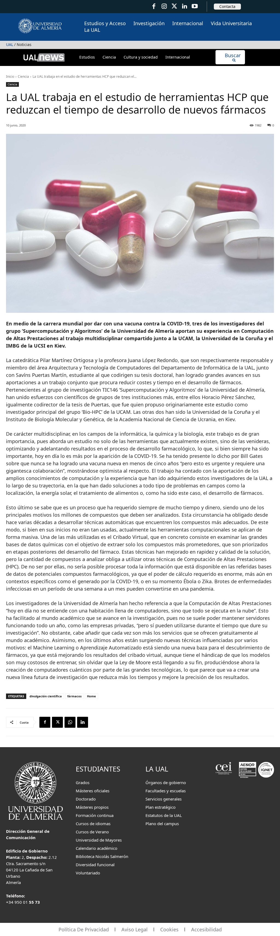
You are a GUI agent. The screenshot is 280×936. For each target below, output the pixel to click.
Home (91, 696)
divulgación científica (46, 696)
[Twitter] (174, 6)
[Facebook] (154, 6)
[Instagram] (164, 6)
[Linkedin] (82, 722)
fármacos (74, 696)
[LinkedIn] (184, 6)
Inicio (10, 76)
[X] (57, 722)
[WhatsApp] (70, 722)
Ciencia (23, 76)
